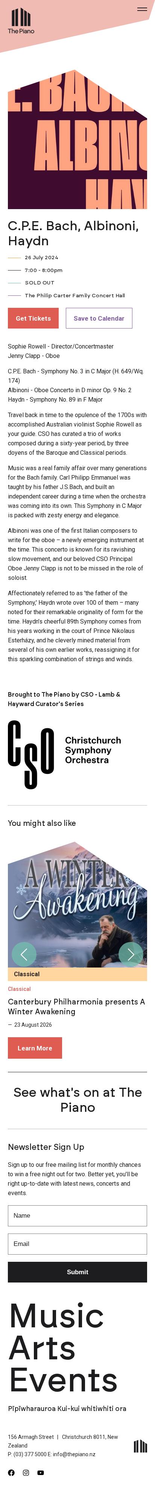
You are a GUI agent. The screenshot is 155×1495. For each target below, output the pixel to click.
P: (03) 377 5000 (27, 1454)
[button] (24, 954)
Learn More (35, 1048)
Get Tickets (33, 318)
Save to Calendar (99, 318)
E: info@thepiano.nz (72, 1454)
